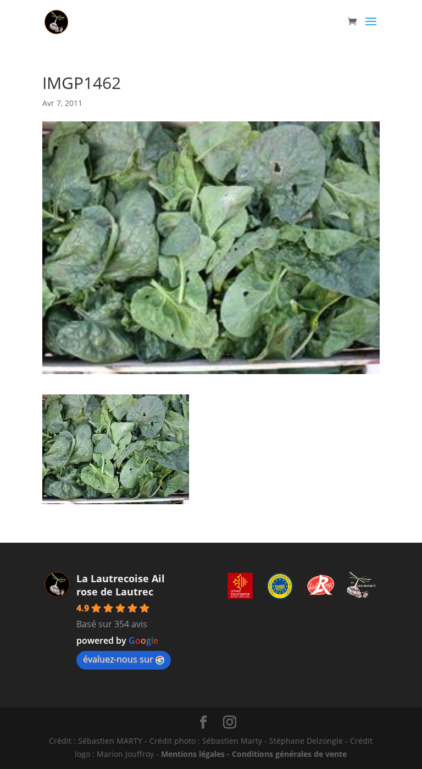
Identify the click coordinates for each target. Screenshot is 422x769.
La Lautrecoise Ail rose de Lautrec (120, 585)
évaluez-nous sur (118, 659)
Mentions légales (193, 754)
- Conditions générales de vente (286, 754)
